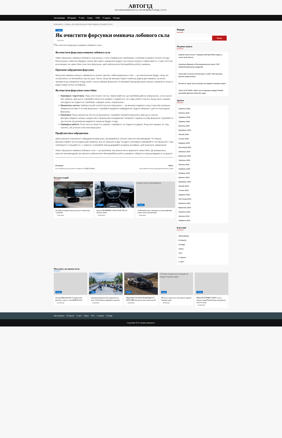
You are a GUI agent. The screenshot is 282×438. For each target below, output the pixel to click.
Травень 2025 (184, 173)
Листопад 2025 (184, 147)
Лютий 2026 (183, 134)
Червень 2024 (184, 220)
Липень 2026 (183, 113)
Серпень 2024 (184, 212)
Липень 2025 (183, 164)
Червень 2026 (184, 117)
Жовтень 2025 (184, 151)
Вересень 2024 (184, 207)
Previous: (75, 167)
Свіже (90, 18)
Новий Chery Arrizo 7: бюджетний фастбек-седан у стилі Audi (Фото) (200, 55)
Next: (156, 167)
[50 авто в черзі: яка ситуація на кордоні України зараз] (176, 284)
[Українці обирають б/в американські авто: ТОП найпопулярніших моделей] (106, 284)
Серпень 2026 (184, 108)
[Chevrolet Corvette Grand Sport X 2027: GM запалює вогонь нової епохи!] (141, 284)
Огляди (116, 18)
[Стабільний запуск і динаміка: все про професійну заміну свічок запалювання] (155, 194)
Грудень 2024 (184, 194)
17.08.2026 (60, 215)
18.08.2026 (201, 305)
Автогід (140, 6)
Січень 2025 (183, 190)
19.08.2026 (95, 303)
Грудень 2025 (184, 143)
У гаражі (106, 18)
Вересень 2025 (184, 156)
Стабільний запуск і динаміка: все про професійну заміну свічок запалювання (154, 211)
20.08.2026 (60, 303)
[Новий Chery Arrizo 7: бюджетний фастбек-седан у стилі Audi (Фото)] (70, 284)
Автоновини (59, 18)
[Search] (227, 18)
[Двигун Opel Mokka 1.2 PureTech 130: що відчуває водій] (114, 194)
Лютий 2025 (183, 186)
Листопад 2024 (184, 199)
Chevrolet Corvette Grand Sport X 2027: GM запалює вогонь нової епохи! (200, 75)
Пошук (180, 29)
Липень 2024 (183, 216)
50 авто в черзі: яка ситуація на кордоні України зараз (202, 83)
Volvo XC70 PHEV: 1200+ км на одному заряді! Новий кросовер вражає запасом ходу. (200, 91)
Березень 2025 (184, 182)
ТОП (97, 18)
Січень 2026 (183, 139)
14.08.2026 (142, 215)
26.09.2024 (60, 40)
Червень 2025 (184, 169)
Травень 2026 (184, 121)
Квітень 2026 (183, 126)
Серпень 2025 (184, 160)
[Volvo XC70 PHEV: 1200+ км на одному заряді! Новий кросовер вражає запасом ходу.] (211, 284)
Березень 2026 (184, 130)
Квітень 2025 (183, 177)
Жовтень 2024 (184, 203)
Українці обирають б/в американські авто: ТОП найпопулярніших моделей (198, 65)
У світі (81, 18)
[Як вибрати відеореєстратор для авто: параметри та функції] (73, 194)
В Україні (72, 18)
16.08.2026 (101, 215)
